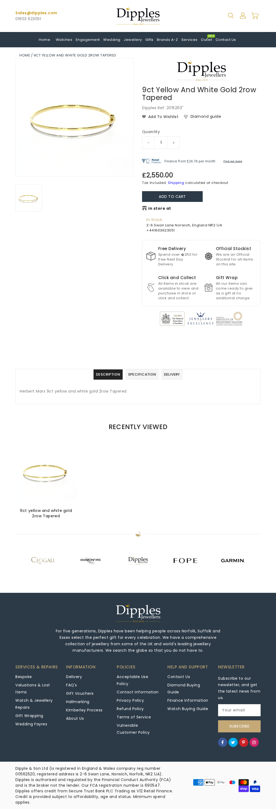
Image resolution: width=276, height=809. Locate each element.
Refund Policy (130, 708)
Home (24, 55)
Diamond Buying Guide (183, 688)
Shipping (176, 182)
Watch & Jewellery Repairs (34, 704)
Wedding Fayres (31, 724)
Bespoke (23, 676)
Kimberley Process (84, 710)
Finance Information (187, 700)
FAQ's (71, 685)
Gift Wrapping (29, 715)
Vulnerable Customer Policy (133, 729)
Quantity (151, 132)
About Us (75, 718)
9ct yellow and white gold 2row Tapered (46, 513)
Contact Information (138, 692)
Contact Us (178, 676)
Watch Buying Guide (187, 708)
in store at (159, 208)
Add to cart (172, 196)
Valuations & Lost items (32, 688)
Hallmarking (77, 701)
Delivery (74, 676)
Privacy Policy (130, 700)
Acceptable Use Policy (132, 680)
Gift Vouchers (80, 693)
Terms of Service (134, 717)
